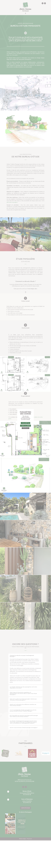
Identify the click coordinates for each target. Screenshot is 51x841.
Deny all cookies (26, 425)
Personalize (25, 428)
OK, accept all (26, 423)
